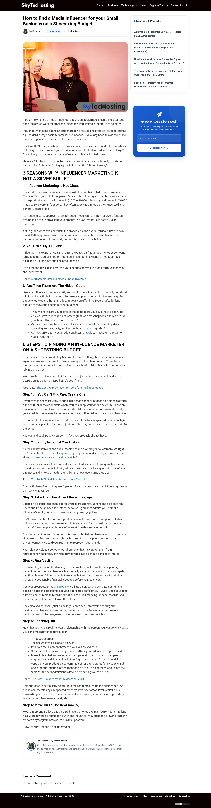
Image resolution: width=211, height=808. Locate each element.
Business (113, 5)
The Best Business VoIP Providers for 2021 (57, 679)
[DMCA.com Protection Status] (182, 804)
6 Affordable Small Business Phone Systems (58, 279)
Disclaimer (156, 796)
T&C (145, 796)
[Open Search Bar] (187, 5)
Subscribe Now (157, 147)
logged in (44, 783)
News (143, 5)
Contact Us (177, 5)
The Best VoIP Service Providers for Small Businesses (69, 387)
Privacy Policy (131, 796)
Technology (127, 5)
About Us (170, 796)
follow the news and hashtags (50, 457)
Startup (101, 5)
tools (89, 332)
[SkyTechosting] (39, 5)
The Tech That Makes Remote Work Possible (58, 479)
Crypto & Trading (159, 5)
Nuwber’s (63, 586)
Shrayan (36, 31)
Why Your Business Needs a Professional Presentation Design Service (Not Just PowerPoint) (155, 47)
